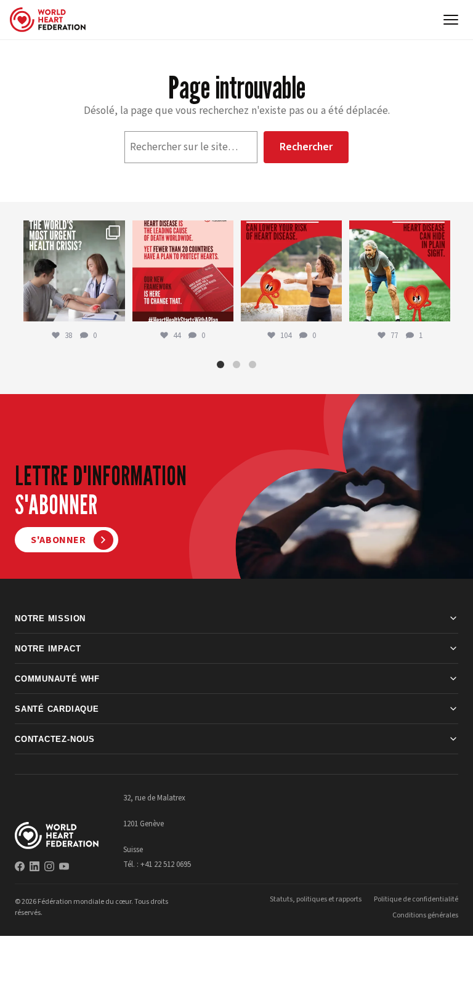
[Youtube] (64, 866)
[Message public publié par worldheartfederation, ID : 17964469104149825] (73, 270)
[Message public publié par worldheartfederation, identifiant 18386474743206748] (182, 270)
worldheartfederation (73, 230)
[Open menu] (451, 19)
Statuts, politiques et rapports (316, 899)
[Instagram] (49, 866)
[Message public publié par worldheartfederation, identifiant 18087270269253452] (399, 270)
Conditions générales (425, 915)
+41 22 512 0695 (165, 864)
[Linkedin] (34, 866)
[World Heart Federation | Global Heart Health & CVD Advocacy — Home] (48, 19)
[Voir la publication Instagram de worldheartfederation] (114, 310)
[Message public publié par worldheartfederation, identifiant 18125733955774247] (291, 270)
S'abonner (58, 540)
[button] (220, 364)
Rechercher (306, 147)
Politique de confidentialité (416, 899)
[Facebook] (20, 866)
